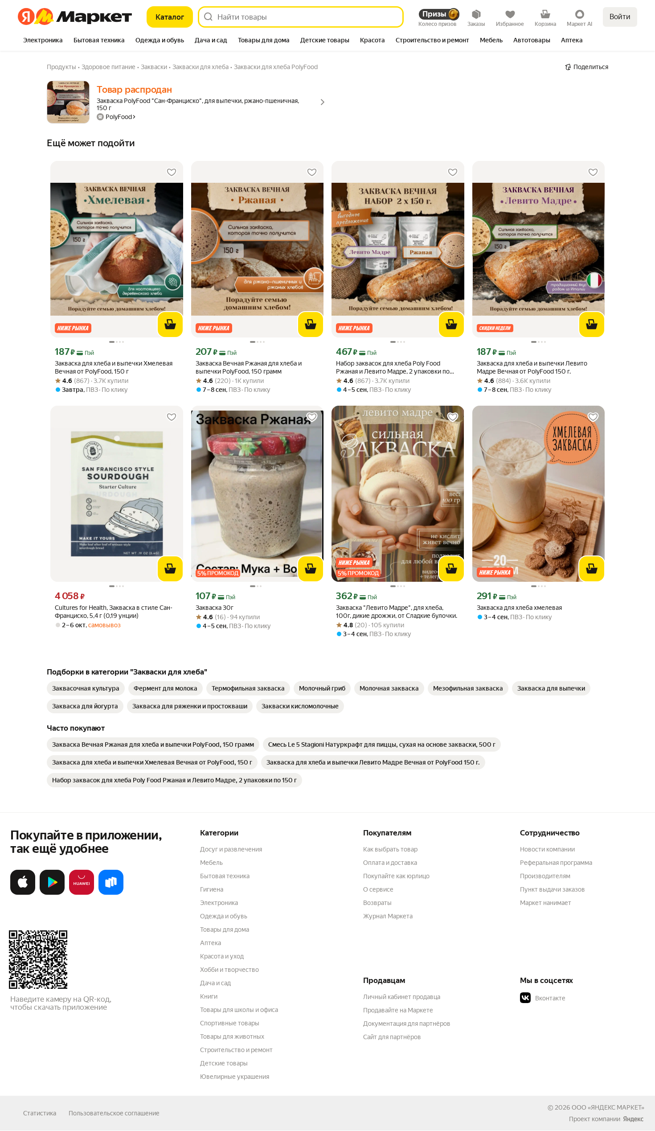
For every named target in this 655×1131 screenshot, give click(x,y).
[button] (582, 998)
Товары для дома (224, 929)
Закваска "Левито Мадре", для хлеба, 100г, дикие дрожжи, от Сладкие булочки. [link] (396, 611)
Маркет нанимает (545, 902)
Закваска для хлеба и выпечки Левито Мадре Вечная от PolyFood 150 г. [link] (532, 367)
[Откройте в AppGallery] (81, 893)
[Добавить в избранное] (171, 172)
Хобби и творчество (229, 969)
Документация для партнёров (406, 1023)
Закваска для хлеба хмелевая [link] (519, 607)
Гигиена (211, 889)
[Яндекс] (633, 1119)
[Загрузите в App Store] (22, 893)
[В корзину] (170, 324)
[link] (86, 688)
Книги (208, 996)
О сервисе (378, 889)
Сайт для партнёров (392, 1037)
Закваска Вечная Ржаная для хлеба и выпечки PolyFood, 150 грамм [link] (249, 367)
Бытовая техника (225, 876)
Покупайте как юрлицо (396, 876)
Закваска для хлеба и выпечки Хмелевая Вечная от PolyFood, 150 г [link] (113, 367)
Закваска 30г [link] (214, 607)
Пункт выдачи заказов (552, 889)
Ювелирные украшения (234, 1076)
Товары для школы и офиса (239, 1009)
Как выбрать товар (390, 849)
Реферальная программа (556, 862)
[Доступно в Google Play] (52, 893)
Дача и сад (215, 983)
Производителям (545, 876)
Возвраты (377, 902)
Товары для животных (232, 1036)
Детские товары (224, 1063)
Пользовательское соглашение (114, 1113)
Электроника (219, 902)
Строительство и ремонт (236, 1049)
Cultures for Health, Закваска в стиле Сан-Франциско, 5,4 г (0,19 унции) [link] (113, 611)
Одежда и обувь (223, 916)
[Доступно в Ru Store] (110, 893)
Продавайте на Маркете (398, 1010)
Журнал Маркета (388, 916)
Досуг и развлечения (231, 849)
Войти (620, 16)
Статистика (39, 1113)
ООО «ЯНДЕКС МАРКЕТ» (608, 1107)
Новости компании (547, 849)
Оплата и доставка (390, 862)
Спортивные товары (229, 1023)
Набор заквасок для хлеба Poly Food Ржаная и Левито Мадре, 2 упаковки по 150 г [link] (393, 367)
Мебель (211, 862)
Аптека (210, 942)
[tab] (43, 41)
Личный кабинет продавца (401, 996)
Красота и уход (222, 956)
